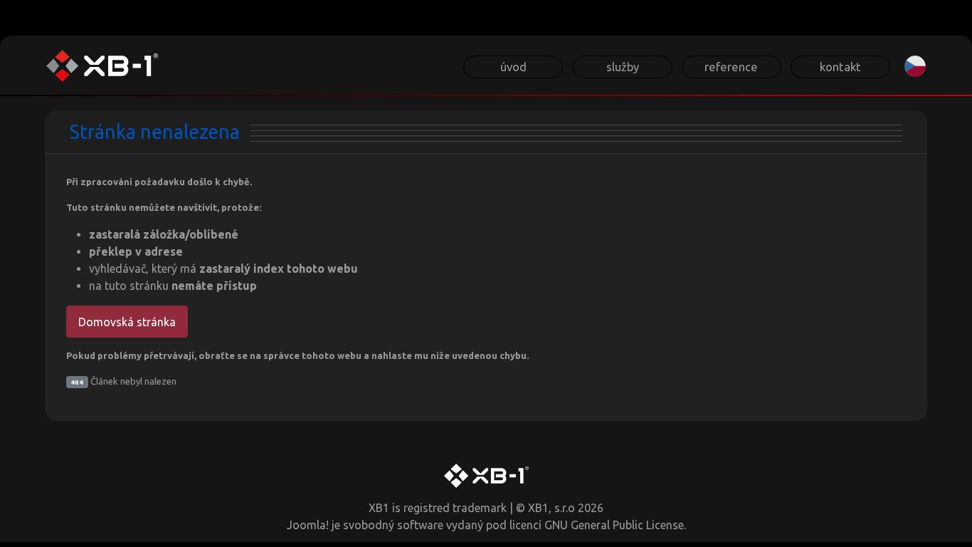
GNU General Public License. (615, 525)
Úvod (513, 66)
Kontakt (840, 66)
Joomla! (308, 525)
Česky (915, 66)
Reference (731, 66)
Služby (622, 66)
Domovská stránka (127, 322)
